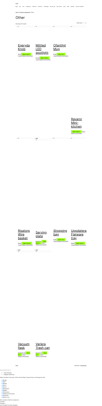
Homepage (46, 6)
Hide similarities (8, 372)
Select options (26, 54)
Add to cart (61, 54)
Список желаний (79, 6)
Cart (20, 6)
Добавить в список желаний (27, 56)
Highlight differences (9, 374)
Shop (64, 6)
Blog (17, 6)
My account (52, 6)
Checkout (34, 6)
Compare (19, 56)
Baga (17, 3)
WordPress (83, 365)
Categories (28, 6)
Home (17, 12)
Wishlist (72, 6)
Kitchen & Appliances (24, 12)
